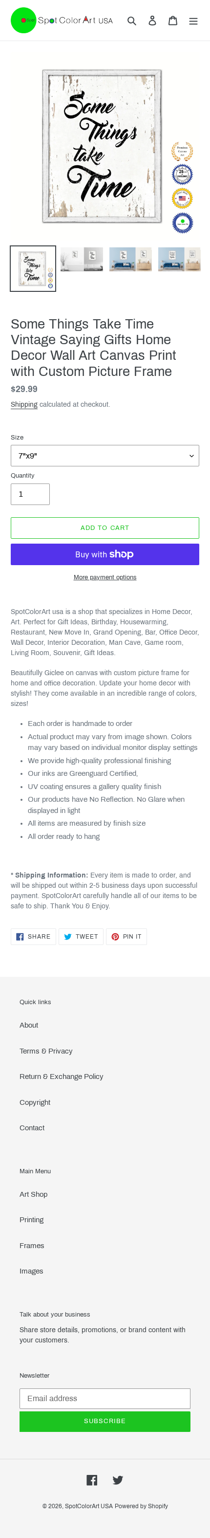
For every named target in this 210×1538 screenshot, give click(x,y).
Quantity (23, 475)
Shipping (24, 404)
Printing (31, 1220)
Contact (32, 1128)
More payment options (105, 577)
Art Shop (33, 1194)
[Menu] (193, 20)
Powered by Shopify (141, 1506)
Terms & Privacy (46, 1051)
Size (17, 437)
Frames (32, 1246)
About (29, 1025)
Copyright (35, 1102)
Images (31, 1271)
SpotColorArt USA (89, 1506)
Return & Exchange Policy (62, 1076)
